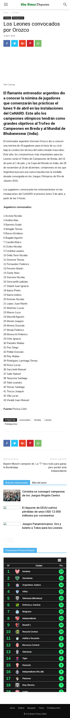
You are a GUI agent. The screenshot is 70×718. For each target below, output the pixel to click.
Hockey (15, 12)
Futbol (21, 708)
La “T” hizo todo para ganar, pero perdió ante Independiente (51, 467)
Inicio (5, 12)
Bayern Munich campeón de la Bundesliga (18, 465)
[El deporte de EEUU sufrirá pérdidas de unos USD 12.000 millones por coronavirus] (11, 511)
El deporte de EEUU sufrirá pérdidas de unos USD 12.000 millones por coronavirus (41, 511)
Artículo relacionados (16, 482)
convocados (24, 420)
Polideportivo (18, 18)
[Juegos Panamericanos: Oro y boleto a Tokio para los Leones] (11, 528)
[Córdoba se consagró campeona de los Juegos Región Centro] (11, 495)
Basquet (32, 708)
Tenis (41, 708)
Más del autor (39, 482)
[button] (65, 4)
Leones (48, 420)
